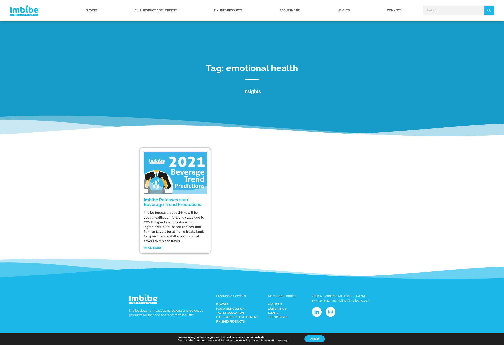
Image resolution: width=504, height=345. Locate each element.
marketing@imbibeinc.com (351, 300)
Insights (343, 10)
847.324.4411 (321, 300)
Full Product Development (156, 10)
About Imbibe (290, 10)
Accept (314, 339)
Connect (394, 10)
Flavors (91, 10)
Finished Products (228, 10)
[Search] (489, 10)
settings (283, 340)
